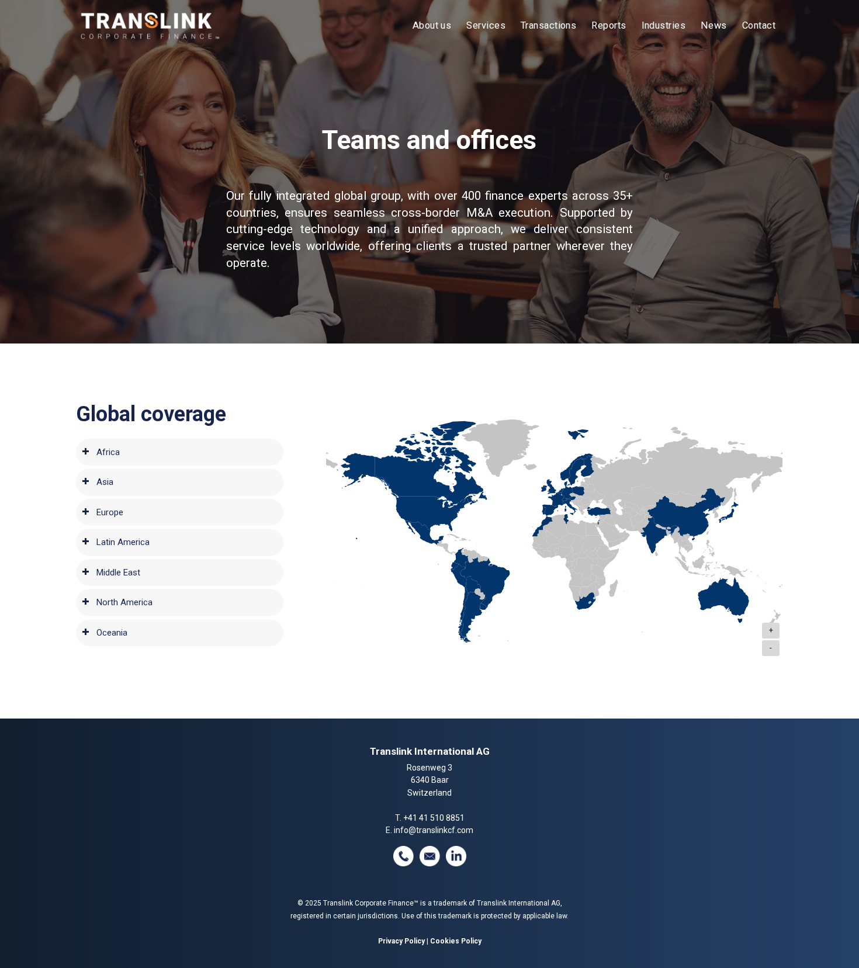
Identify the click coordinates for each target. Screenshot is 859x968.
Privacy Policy (401, 941)
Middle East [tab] (118, 572)
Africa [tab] (108, 452)
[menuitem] (432, 25)
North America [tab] (124, 602)
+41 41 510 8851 (434, 818)
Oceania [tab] (111, 632)
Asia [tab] (104, 482)
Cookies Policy (456, 941)
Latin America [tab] (123, 542)
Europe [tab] (109, 512)
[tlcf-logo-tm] (149, 25)
